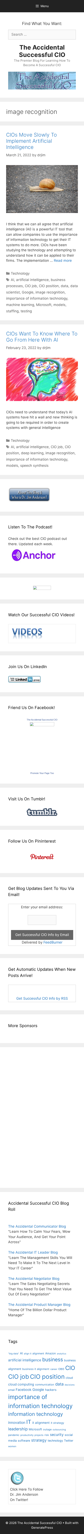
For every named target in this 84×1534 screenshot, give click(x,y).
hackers (50, 1390)
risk (46, 1435)
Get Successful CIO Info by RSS (42, 998)
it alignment (41, 1423)
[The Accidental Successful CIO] (42, 725)
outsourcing (59, 1429)
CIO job (31, 286)
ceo (61, 1369)
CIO (70, 1367)
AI (12, 280)
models (59, 305)
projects (38, 1435)
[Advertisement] (20, 1116)
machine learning (20, 305)
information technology (35, 1414)
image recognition (50, 292)
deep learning (32, 453)
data (64, 286)
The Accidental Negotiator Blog (33, 1279)
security (57, 1434)
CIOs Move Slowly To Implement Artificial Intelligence (31, 141)
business (52, 1359)
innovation (16, 1422)
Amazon (50, 1353)
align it (27, 1353)
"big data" (13, 1353)
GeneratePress (42, 1527)
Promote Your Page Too (42, 773)
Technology (20, 273)
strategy (39, 1440)
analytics (61, 1353)
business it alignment (35, 1369)
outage (47, 1429)
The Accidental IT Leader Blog (33, 1252)
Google (27, 292)
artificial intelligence (32, 280)
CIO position (49, 286)
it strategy (57, 1422)
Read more (63, 260)
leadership (18, 1428)
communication (44, 1384)
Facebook (23, 1390)
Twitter (68, 1440)
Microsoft (43, 305)
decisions (70, 1384)
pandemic (13, 1435)
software (24, 1440)
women (12, 1446)
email (11, 1389)
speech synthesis (34, 465)
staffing (12, 311)
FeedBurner (52, 942)
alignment (38, 1353)
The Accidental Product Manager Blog (39, 1305)
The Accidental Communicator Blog (37, 1226)
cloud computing (21, 1384)
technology (55, 1440)
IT (28, 1421)
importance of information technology (36, 298)
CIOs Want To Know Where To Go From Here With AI (41, 337)
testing (26, 311)
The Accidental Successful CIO (42, 51)
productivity (26, 1435)
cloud (69, 1377)
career (53, 1369)
